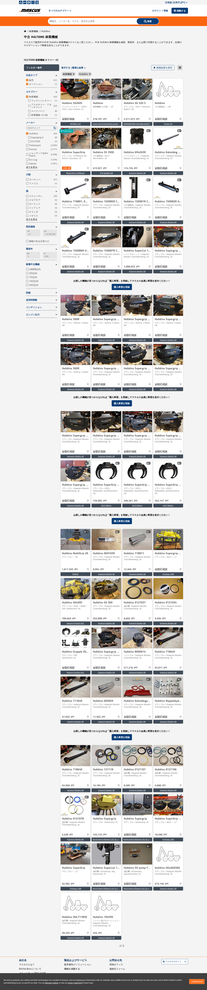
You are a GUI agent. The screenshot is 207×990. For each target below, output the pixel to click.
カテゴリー (31, 91)
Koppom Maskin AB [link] (137, 173)
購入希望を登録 (122, 286)
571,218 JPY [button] (131, 668)
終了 (45, 253)
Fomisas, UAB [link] (168, 574)
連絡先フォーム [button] (117, 968)
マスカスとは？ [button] (27, 964)
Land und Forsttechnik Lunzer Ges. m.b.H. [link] (110, 124)
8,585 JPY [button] (129, 785)
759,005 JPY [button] (100, 501)
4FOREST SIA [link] (75, 124)
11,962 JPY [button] (99, 717)
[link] (75, 89)
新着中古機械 (33, 264)
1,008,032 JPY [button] (132, 266)
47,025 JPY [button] (68, 717)
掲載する (181, 10)
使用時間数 (31, 300)
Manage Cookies (51, 983)
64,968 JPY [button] (68, 785)
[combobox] (163, 961)
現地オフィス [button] (116, 964)
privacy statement (75, 983)
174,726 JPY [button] (131, 168)
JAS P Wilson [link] (106, 505)
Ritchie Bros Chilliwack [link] (75, 173)
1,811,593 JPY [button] (70, 569)
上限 (45, 231)
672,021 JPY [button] (100, 168)
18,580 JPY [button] (161, 834)
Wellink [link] (75, 574)
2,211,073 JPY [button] (132, 119)
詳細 (28, 292)
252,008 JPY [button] (100, 618)
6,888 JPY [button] (160, 785)
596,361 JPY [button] (131, 501)
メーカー (30, 122)
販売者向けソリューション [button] (77, 964)
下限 (28, 231)
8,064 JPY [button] (98, 569)
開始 (28, 253)
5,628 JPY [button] (67, 834)
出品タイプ (31, 75)
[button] (41, 67)
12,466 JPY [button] (130, 569)
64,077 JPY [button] (161, 668)
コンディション (34, 307)
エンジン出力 (33, 314)
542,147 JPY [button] (162, 501)
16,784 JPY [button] (99, 785)
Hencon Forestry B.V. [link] (75, 623)
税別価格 (30, 226)
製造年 (29, 249)
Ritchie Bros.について (30, 968)
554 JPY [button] (97, 933)
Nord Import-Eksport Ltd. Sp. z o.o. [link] (107, 839)
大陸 (28, 174)
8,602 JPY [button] (129, 618)
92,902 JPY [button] (68, 884)
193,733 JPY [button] (100, 834)
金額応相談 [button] (68, 119)
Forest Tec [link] (168, 124)
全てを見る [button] (31, 167)
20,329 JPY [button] (68, 933)
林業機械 (33, 31)
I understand (196, 981)
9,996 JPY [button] (160, 618)
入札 (65, 168)
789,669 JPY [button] (69, 618)
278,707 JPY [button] (100, 119)
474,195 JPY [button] (162, 884)
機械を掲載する (72, 968)
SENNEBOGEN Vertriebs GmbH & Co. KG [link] (140, 124)
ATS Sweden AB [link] (106, 173)
